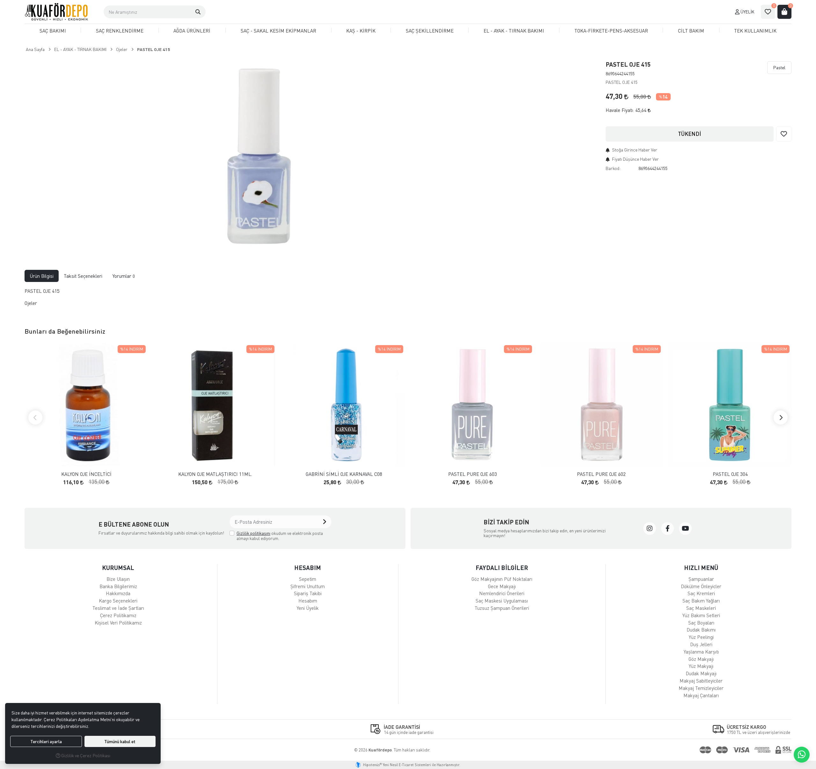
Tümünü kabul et (119, 741)
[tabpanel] (408, 299)
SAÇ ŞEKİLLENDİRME (430, 30)
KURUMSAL (118, 567)
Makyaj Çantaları (701, 695)
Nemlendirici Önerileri (501, 593)
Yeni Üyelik (308, 608)
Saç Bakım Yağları (701, 600)
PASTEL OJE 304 (730, 474)
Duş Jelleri (701, 644)
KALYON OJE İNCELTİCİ (86, 474)
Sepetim (307, 579)
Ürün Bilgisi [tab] (42, 276)
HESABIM (307, 567)
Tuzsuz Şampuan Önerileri (502, 608)
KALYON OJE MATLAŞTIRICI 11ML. (215, 474)
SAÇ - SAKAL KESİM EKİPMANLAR (278, 30)
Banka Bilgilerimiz (118, 586)
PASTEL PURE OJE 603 (472, 474)
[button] (198, 11)
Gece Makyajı (502, 586)
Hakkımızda (118, 593)
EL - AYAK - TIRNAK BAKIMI (514, 30)
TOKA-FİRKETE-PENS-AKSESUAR (611, 30)
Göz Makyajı (701, 659)
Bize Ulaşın (118, 579)
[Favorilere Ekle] (783, 134)
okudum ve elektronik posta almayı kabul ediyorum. (280, 536)
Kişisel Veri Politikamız (118, 622)
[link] (649, 528)
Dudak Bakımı (701, 629)
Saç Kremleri (701, 593)
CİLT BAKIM (691, 30)
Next (781, 417)
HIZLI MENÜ (701, 567)
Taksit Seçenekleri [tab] (83, 276)
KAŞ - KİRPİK (360, 30)
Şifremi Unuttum (307, 586)
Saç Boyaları (701, 622)
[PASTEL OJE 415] (264, 154)
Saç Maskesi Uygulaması (502, 600)
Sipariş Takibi (308, 593)
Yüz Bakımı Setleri (701, 615)
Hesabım (307, 600)
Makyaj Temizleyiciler (701, 688)
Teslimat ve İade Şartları (118, 608)
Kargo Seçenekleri (118, 600)
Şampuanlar (701, 579)
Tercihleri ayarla (46, 741)
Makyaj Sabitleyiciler (701, 681)
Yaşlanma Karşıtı (701, 651)
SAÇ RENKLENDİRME (119, 30)
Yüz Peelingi (701, 637)
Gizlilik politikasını (253, 533)
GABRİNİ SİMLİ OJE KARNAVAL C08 (344, 474)
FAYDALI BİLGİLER (502, 567)
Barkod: (613, 168)
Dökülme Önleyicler (701, 586)
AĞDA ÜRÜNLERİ (191, 30)
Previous (35, 417)
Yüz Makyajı (701, 666)
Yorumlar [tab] (124, 276)
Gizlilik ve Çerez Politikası (85, 755)
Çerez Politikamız (118, 615)
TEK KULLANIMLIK (755, 30)
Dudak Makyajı (701, 673)
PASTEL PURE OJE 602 (601, 474)
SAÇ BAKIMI (53, 30)
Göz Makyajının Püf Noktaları (501, 579)
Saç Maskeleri (701, 608)
